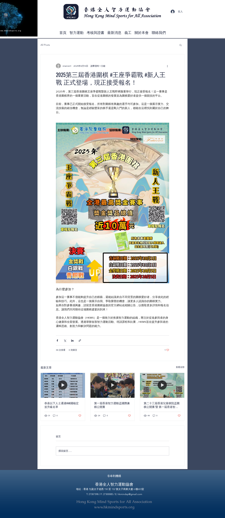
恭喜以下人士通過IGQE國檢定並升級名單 (61, 405)
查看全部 (180, 367)
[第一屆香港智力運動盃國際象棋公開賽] (112, 385)
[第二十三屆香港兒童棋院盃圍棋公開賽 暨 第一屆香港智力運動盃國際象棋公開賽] (162, 385)
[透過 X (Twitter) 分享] (64, 340)
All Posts (45, 44)
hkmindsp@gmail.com (130, 494)
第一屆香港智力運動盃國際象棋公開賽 (112, 405)
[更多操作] (167, 66)
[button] (34, 33)
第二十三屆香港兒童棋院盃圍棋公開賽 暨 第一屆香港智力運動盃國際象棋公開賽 (162, 405)
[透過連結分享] (79, 340)
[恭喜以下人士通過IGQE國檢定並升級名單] (63, 385)
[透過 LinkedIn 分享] (72, 340)
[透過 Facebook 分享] (57, 340)
